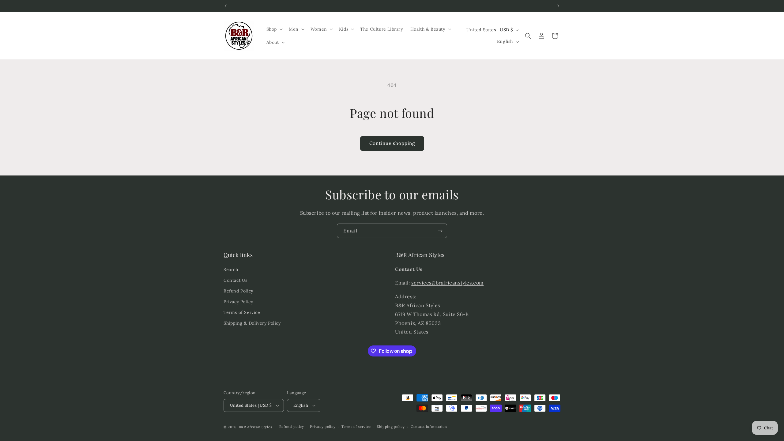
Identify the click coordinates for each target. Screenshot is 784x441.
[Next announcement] (558, 6)
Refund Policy (238, 291)
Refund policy (291, 426)
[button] (274, 29)
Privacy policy (322, 426)
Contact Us (235, 280)
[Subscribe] (440, 231)
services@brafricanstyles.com (447, 283)
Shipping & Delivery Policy (252, 323)
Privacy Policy (238, 301)
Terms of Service (242, 312)
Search (231, 269)
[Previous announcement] (225, 6)
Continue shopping (392, 143)
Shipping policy (391, 426)
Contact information (429, 426)
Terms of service (356, 426)
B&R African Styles (255, 427)
